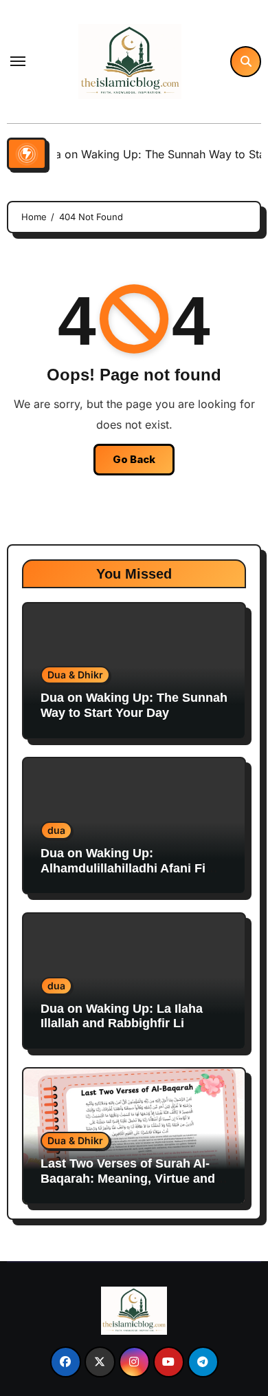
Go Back (134, 459)
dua (56, 830)
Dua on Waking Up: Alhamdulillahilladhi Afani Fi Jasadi (123, 868)
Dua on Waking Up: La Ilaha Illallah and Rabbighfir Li (122, 1016)
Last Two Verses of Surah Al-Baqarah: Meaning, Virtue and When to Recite (128, 1178)
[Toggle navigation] (18, 61)
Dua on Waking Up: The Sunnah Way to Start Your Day (134, 705)
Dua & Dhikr (75, 674)
